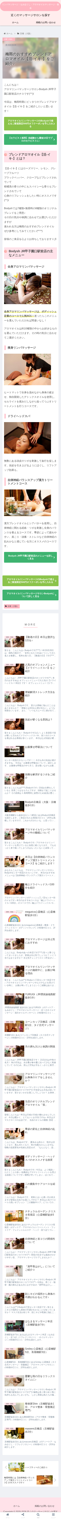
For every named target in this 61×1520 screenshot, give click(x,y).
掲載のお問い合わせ (44, 1506)
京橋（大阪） (13, 606)
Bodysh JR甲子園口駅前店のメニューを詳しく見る (30, 557)
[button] (55, 726)
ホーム (16, 1506)
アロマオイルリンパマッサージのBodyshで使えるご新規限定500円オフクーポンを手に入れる (30, 123)
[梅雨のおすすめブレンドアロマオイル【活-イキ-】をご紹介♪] (37, 953)
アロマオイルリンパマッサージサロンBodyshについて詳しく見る (30, 595)
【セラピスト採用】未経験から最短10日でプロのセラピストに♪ (30, 139)
